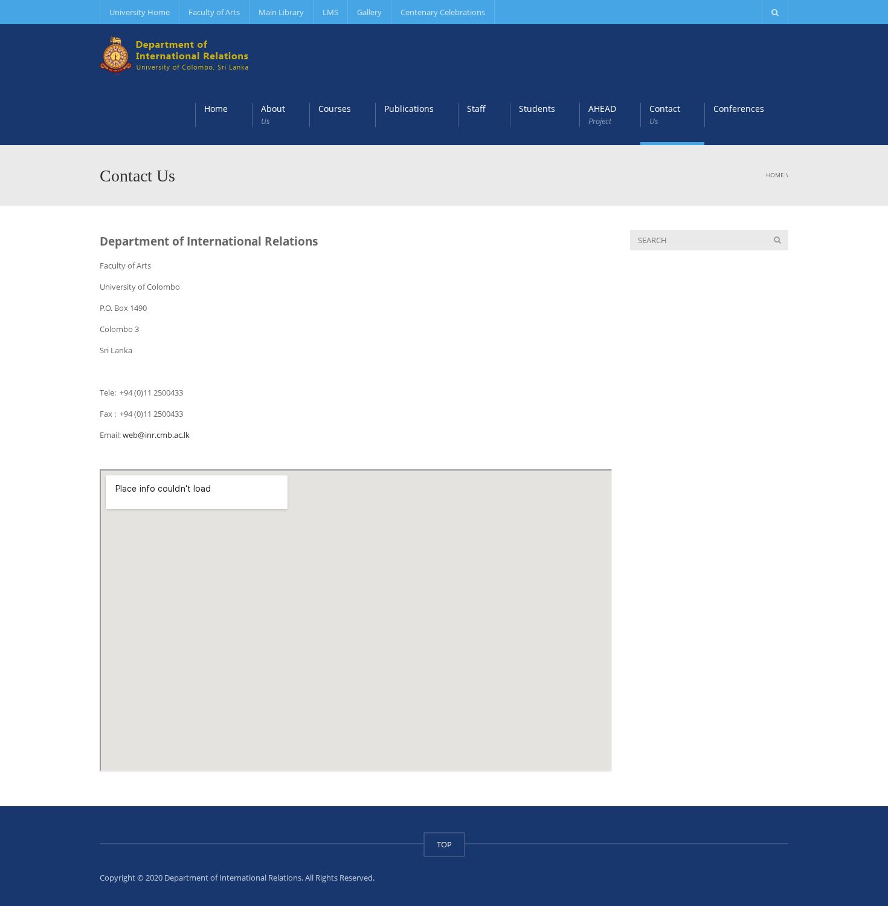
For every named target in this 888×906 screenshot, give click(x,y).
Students (537, 108)
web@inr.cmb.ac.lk (156, 434)
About (273, 114)
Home (216, 108)
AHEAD (602, 114)
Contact (664, 114)
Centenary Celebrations (443, 12)
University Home (139, 12)
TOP (444, 844)
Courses (334, 108)
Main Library (281, 12)
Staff (476, 108)
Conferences (738, 108)
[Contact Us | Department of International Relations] (175, 54)
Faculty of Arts (214, 12)
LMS (330, 12)
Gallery (369, 12)
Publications (409, 108)
